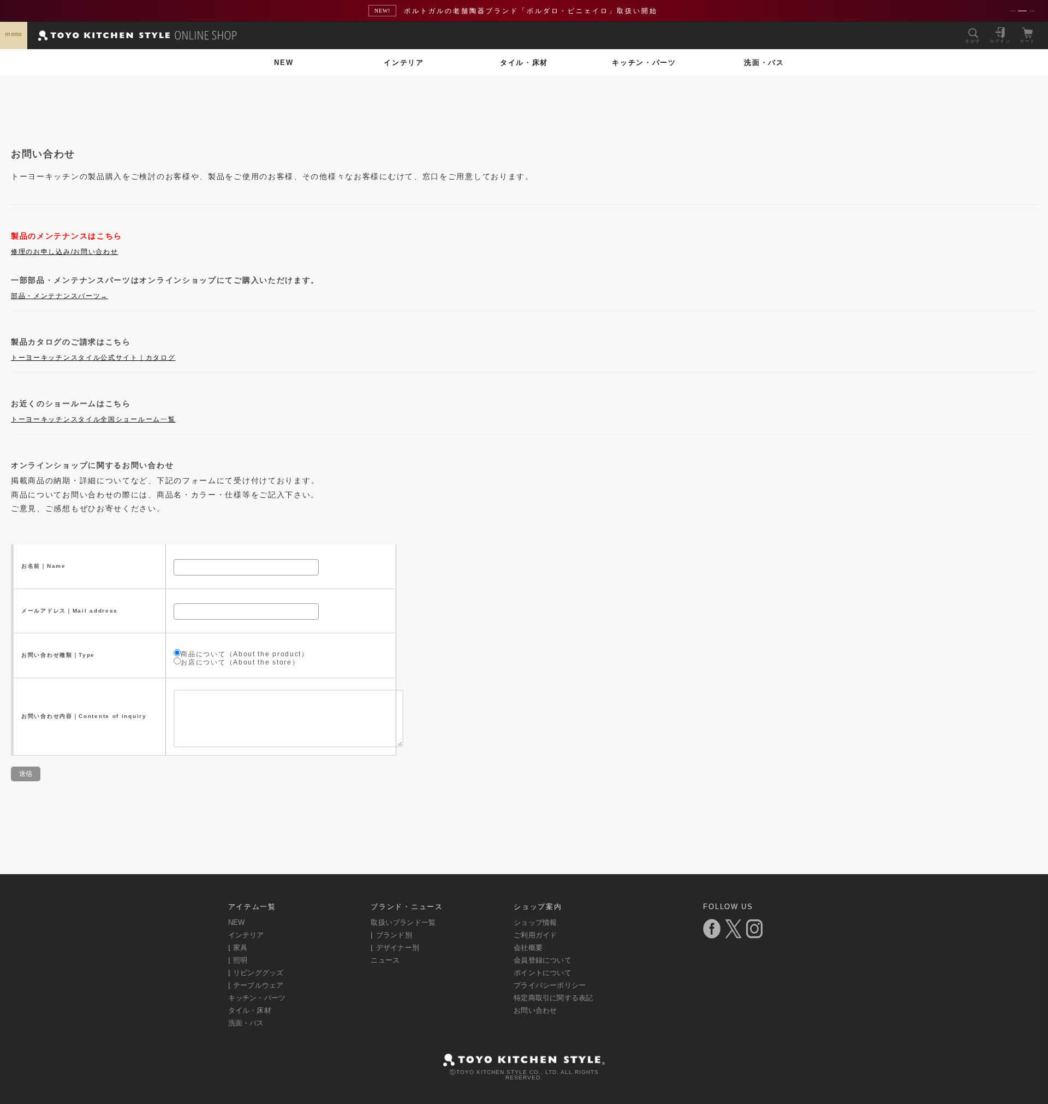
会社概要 (528, 947)
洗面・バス (764, 62)
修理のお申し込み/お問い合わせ (64, 252)
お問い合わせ (535, 1010)
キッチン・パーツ (644, 62)
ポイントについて (542, 973)
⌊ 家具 (238, 947)
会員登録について (542, 960)
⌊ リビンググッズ (256, 973)
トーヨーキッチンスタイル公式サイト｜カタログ (93, 357)
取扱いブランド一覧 (403, 922)
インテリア (404, 62)
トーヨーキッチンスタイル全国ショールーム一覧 (93, 419)
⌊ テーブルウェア (256, 985)
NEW (283, 62)
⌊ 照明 (238, 960)
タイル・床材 (524, 62)
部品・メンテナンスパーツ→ (59, 296)
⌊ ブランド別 (391, 935)
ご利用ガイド (535, 935)
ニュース (385, 960)
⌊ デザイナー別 (395, 947)
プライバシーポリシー (550, 985)
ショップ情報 (535, 922)
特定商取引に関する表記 (553, 998)
